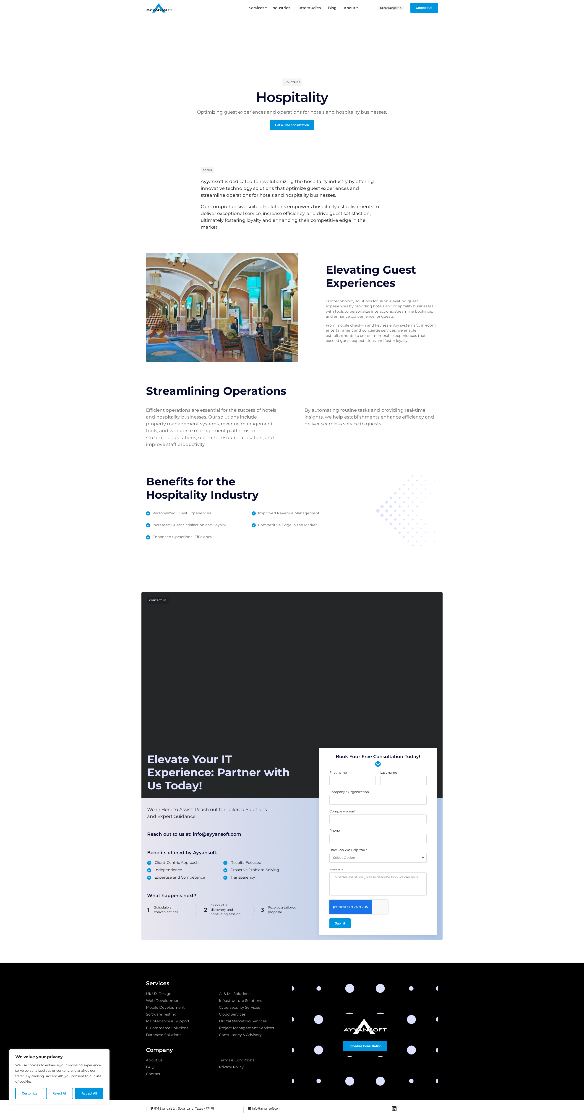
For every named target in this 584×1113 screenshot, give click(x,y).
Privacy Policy (231, 1067)
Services (256, 8)
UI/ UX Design (159, 994)
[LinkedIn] (394, 1108)
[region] (59, 1076)
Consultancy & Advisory (240, 1035)
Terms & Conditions (236, 1060)
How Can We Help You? (348, 850)
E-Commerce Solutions (167, 1028)
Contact (153, 1074)
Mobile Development (165, 1007)
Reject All (59, 1093)
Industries (280, 8)
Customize (29, 1093)
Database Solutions (163, 1035)
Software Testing (161, 1014)
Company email (342, 811)
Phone (334, 830)
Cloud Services (232, 1014)
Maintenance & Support (168, 1021)
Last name (388, 772)
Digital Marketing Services (243, 1021)
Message (336, 869)
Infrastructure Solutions (240, 1000)
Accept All (89, 1093)
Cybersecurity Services (239, 1007)
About (349, 8)
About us (154, 1060)
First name (338, 772)
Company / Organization (349, 792)
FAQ (150, 1067)
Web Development (163, 1000)
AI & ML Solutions (234, 994)
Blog (332, 8)
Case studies (309, 8)
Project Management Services (246, 1028)
